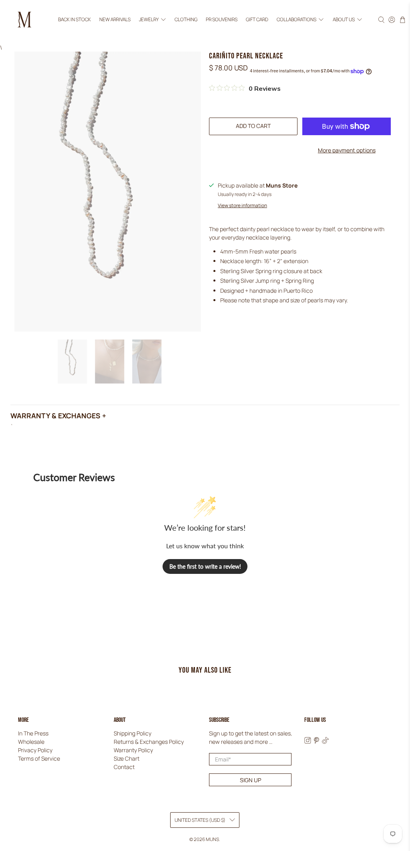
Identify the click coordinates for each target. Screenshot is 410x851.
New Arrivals (115, 19)
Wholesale (31, 741)
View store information (242, 205)
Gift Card (257, 19)
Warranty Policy (133, 750)
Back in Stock (74, 19)
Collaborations (296, 19)
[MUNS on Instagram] (307, 741)
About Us (344, 19)
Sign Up (250, 780)
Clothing (186, 19)
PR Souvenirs (221, 19)
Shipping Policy (132, 733)
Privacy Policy (35, 750)
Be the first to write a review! (205, 566)
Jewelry (149, 19)
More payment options (347, 150)
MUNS (212, 839)
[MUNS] (24, 20)
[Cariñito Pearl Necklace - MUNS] (107, 192)
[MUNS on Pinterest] (316, 741)
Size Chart (126, 758)
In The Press (33, 733)
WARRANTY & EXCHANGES (55, 415)
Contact (124, 767)
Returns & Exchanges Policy (149, 741)
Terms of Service (39, 758)
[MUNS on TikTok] (325, 741)
